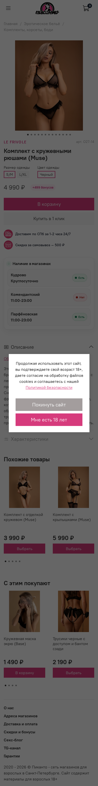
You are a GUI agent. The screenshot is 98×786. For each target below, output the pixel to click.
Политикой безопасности (49, 387)
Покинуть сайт (49, 404)
